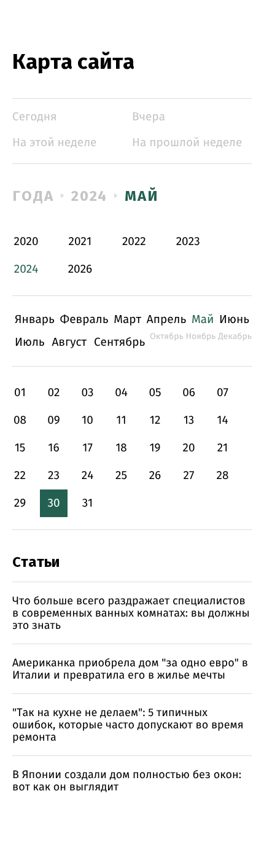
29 (20, 503)
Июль (30, 342)
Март (127, 320)
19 (154, 448)
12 (155, 420)
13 (189, 420)
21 (222, 448)
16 (53, 448)
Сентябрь (119, 342)
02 (53, 393)
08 (20, 420)
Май (141, 196)
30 (53, 503)
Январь (35, 320)
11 (121, 420)
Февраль (84, 320)
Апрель (167, 320)
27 (189, 476)
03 (87, 393)
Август (69, 342)
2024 (89, 196)
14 (222, 420)
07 (222, 393)
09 (53, 420)
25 (121, 476)
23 (54, 476)
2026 (80, 269)
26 (155, 476)
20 (188, 448)
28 (223, 476)
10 (87, 420)
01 (20, 393)
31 (87, 503)
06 (188, 393)
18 (121, 448)
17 (87, 448)
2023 (188, 242)
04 (121, 393)
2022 (134, 242)
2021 (80, 242)
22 (20, 476)
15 (20, 448)
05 (155, 393)
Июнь (234, 320)
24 (88, 476)
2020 (26, 242)
